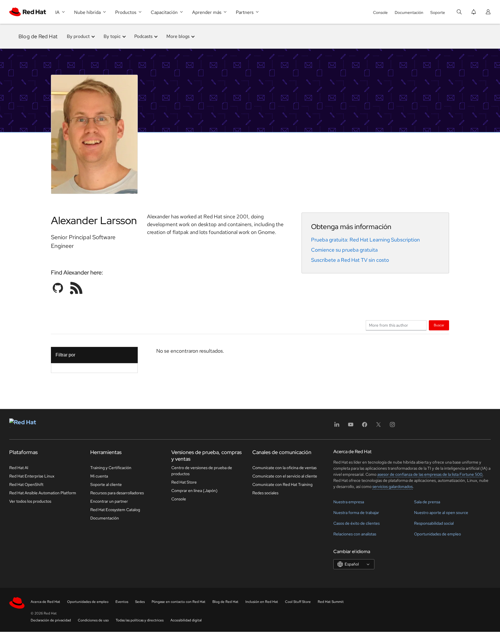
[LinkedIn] (336, 426)
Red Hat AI (18, 467)
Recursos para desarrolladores (117, 492)
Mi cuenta (99, 476)
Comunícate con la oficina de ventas (284, 467)
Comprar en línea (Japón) (194, 490)
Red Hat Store (184, 482)
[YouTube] (350, 426)
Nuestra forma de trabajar (356, 512)
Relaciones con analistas (354, 534)
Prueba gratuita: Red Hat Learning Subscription (365, 239)
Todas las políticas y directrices (139, 620)
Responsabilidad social (434, 523)
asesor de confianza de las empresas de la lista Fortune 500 (429, 474)
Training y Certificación (110, 467)
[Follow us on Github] (58, 288)
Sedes (140, 601)
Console (380, 12)
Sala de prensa (427, 501)
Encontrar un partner (109, 501)
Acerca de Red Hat (45, 601)
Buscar (439, 325)
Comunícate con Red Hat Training (282, 484)
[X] (378, 426)
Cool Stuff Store (298, 601)
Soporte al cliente (106, 484)
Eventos (121, 601)
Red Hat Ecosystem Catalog (115, 509)
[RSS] (76, 288)
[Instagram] (392, 426)
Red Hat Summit (331, 601)
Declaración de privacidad (51, 620)
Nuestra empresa (348, 501)
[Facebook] (364, 426)
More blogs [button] (178, 36)
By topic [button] (112, 36)
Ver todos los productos (30, 501)
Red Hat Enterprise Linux (31, 476)
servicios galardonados (392, 486)
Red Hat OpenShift (26, 484)
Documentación (409, 12)
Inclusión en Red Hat (261, 601)
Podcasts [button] (143, 36)
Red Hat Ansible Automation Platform (42, 492)
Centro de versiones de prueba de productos (201, 470)
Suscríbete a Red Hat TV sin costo (350, 260)
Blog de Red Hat (38, 36)
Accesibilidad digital (186, 620)
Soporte (437, 12)
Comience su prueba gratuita (344, 249)
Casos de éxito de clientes (356, 523)
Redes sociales (265, 492)
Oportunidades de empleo (437, 534)
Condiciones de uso (93, 620)
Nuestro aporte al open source (441, 512)
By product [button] (78, 36)
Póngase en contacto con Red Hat (178, 601)
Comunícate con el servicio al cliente (284, 476)
